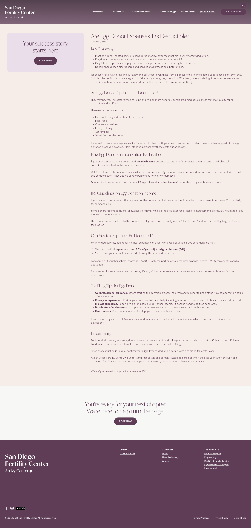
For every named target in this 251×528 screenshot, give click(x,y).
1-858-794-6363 (127, 454)
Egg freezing (210, 457)
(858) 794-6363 (207, 12)
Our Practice (118, 12)
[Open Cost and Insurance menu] (152, 11)
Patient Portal (188, 12)
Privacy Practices (201, 517)
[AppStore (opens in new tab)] (20, 508)
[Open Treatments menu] (105, 11)
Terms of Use (239, 517)
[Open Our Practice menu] (125, 11)
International (210, 468)
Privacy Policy (221, 517)
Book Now (45, 61)
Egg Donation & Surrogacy (216, 465)
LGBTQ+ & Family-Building (216, 461)
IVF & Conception (212, 454)
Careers (165, 461)
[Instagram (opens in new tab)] (12, 508)
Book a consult (233, 12)
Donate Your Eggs (167, 12)
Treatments (97, 12)
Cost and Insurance (141, 12)
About (165, 454)
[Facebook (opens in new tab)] (6, 508)
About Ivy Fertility (170, 457)
